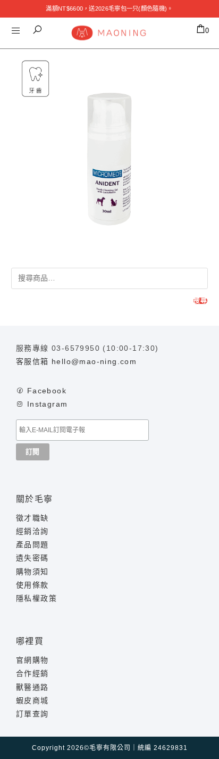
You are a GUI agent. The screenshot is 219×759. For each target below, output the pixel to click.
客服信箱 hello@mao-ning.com (76, 361)
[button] (37, 29)
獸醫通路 (32, 687)
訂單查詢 (32, 714)
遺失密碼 (32, 558)
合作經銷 (32, 673)
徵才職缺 (32, 518)
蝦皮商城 (32, 700)
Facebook (46, 390)
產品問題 (32, 544)
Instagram (47, 404)
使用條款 (32, 585)
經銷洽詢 (32, 531)
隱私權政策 (36, 598)
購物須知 (32, 571)
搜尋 (200, 300)
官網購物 (32, 660)
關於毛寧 (34, 499)
